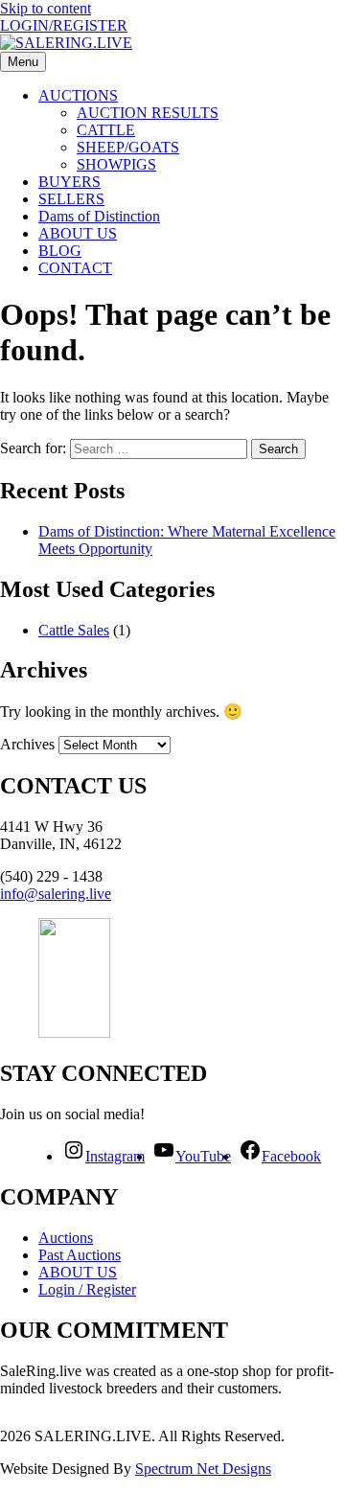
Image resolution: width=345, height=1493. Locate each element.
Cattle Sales (73, 630)
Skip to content (45, 8)
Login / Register (87, 1289)
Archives (27, 744)
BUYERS (69, 181)
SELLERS (71, 199)
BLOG (59, 250)
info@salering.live (55, 893)
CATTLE (106, 130)
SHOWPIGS (116, 164)
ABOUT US (77, 233)
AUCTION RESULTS (147, 112)
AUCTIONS (78, 95)
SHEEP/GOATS (128, 147)
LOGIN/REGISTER (63, 25)
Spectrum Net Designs (203, 1468)
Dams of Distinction (99, 216)
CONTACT (75, 268)
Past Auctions (79, 1255)
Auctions (65, 1237)
